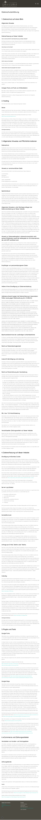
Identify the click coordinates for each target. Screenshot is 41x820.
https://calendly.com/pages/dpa (20, 615)
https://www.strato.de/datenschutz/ (9, 116)
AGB (2, 806)
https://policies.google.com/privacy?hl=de (10, 665)
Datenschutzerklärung (6, 805)
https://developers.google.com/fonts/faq (10, 663)
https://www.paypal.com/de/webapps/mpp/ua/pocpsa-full (26, 792)
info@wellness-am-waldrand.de (26, 808)
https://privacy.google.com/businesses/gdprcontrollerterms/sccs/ (16, 716)
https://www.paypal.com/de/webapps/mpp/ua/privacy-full (14, 796)
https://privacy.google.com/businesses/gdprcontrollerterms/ (26, 714)
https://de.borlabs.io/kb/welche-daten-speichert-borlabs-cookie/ (21, 477)
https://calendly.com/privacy (7, 591)
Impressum (4, 804)
